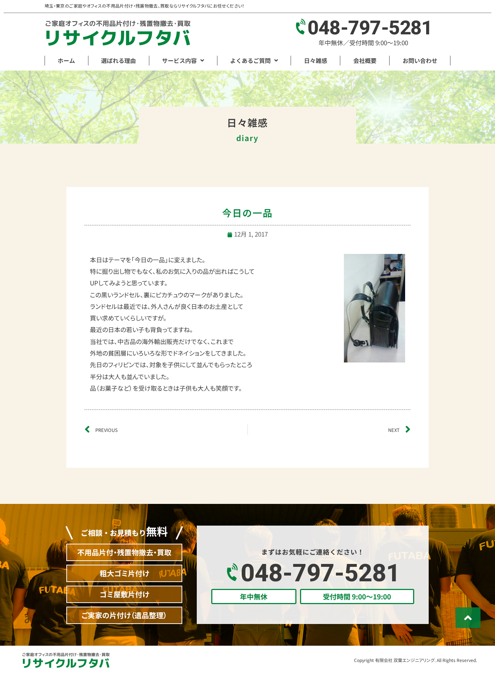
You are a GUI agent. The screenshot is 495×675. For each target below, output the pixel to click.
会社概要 (365, 60)
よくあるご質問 (250, 60)
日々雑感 (315, 60)
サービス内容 (179, 60)
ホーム (66, 60)
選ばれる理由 (118, 60)
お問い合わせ (420, 60)
